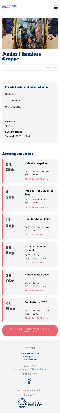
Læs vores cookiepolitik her (30, 390)
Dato (27, 172)
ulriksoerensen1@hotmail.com (30, 369)
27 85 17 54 (30, 366)
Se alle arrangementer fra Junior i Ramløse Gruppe (30, 330)
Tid (26, 175)
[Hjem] (9, 7)
